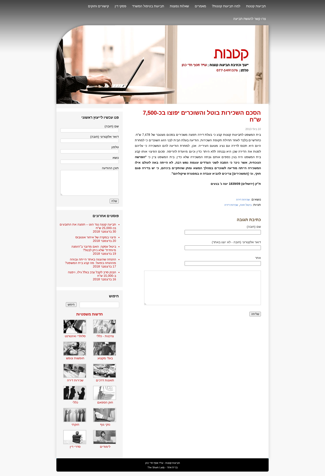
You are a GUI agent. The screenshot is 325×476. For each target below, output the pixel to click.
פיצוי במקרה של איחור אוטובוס (95, 237)
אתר (258, 258)
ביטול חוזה (246, 204)
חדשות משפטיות (89, 314)
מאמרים (200, 6)
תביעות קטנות (256, 6)
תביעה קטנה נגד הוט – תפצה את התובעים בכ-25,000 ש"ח (88, 226)
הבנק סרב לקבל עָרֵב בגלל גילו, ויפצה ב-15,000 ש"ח (92, 273)
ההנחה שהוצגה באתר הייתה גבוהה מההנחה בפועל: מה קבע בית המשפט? (90, 261)
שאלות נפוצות (179, 6)
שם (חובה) (254, 226)
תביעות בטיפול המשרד (148, 6)
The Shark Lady (156, 467)
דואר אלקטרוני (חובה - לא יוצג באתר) (236, 242)
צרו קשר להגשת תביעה (249, 19)
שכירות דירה (243, 199)
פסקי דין (120, 6)
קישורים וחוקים (98, 6)
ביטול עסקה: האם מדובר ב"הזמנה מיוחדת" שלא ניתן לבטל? (93, 248)
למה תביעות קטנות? (226, 6)
